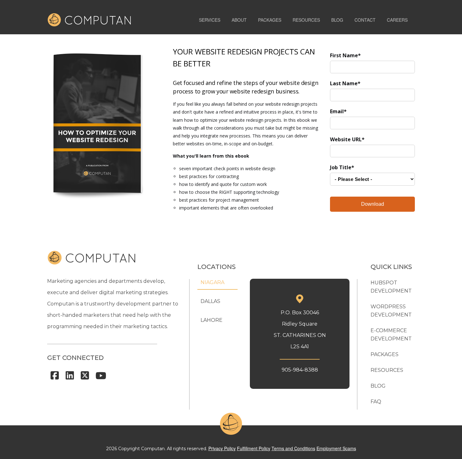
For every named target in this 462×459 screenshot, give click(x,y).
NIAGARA (212, 282)
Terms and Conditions (293, 448)
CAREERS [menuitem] (397, 20)
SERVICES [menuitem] (209, 20)
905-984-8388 (300, 370)
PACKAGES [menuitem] (269, 20)
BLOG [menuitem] (337, 20)
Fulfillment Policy (253, 448)
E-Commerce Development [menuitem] (391, 334)
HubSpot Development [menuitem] (391, 287)
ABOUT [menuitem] (239, 20)
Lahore (212, 320)
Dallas (210, 301)
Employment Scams (336, 448)
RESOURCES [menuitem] (306, 20)
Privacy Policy (222, 448)
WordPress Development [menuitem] (391, 311)
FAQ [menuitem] (376, 402)
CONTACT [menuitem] (365, 20)
